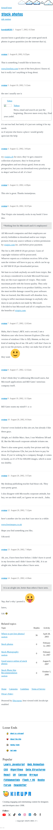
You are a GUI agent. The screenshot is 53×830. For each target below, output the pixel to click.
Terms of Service (38, 689)
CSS (6, 769)
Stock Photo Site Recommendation (9, 671)
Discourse (17, 700)
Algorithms (16, 769)
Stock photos (12, 14)
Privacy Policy (7, 694)
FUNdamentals (12, 780)
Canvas (22, 774)
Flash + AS (28, 780)
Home (3, 689)
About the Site (15, 739)
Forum (7, 785)
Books (41, 780)
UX (14, 774)
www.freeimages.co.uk (11, 524)
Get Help (13, 751)
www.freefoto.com (9, 68)
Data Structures (35, 769)
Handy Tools (14, 745)
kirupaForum (6, 8)
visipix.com (9, 245)
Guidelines (24, 689)
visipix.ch (8, 157)
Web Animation (35, 764)
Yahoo (9, 101)
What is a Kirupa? (17, 734)
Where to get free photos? (13, 633)
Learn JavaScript (14, 764)
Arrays (33, 774)
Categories (13, 689)
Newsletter (20, 785)
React (7, 774)
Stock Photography (10, 652)
